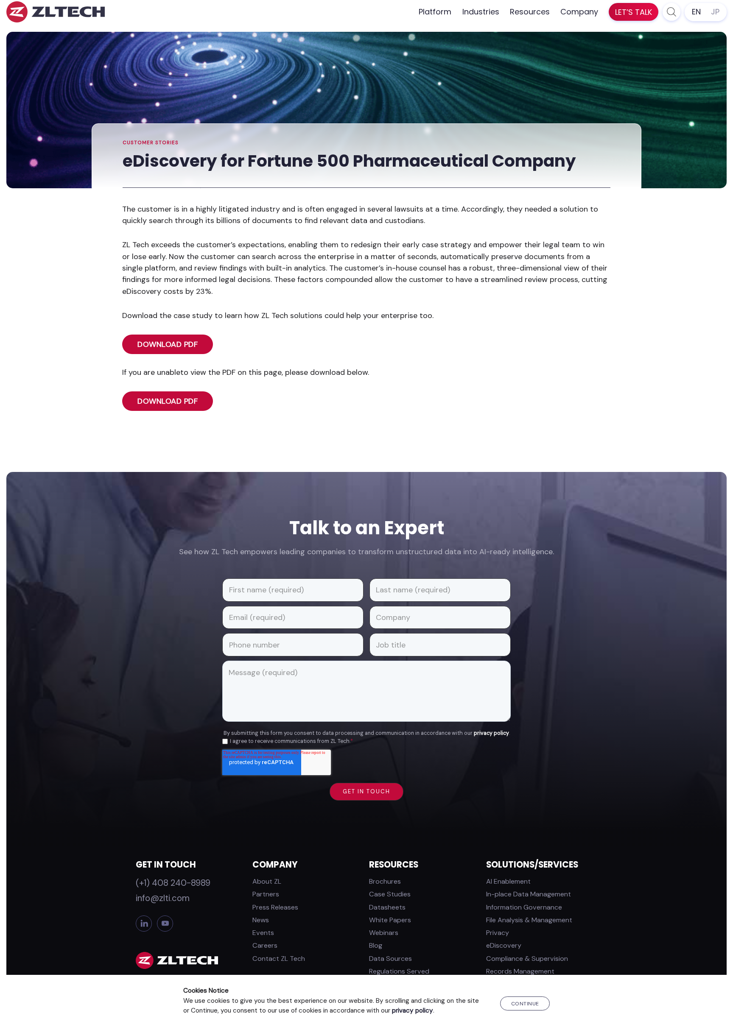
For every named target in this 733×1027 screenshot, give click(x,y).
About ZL (266, 881)
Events (263, 932)
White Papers (390, 919)
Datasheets (387, 907)
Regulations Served (399, 971)
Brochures (385, 881)
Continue (525, 1003)
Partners (265, 894)
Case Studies (390, 894)
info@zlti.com (163, 898)
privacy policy (491, 733)
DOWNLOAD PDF (167, 344)
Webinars (383, 932)
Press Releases (275, 907)
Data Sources (390, 958)
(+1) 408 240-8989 (173, 882)
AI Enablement (508, 881)
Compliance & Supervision (527, 958)
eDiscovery (503, 945)
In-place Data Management (528, 894)
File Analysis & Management (529, 919)
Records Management (520, 971)
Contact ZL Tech (278, 958)
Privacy (497, 932)
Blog (375, 945)
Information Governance (524, 907)
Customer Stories (151, 143)
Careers (264, 945)
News (260, 919)
